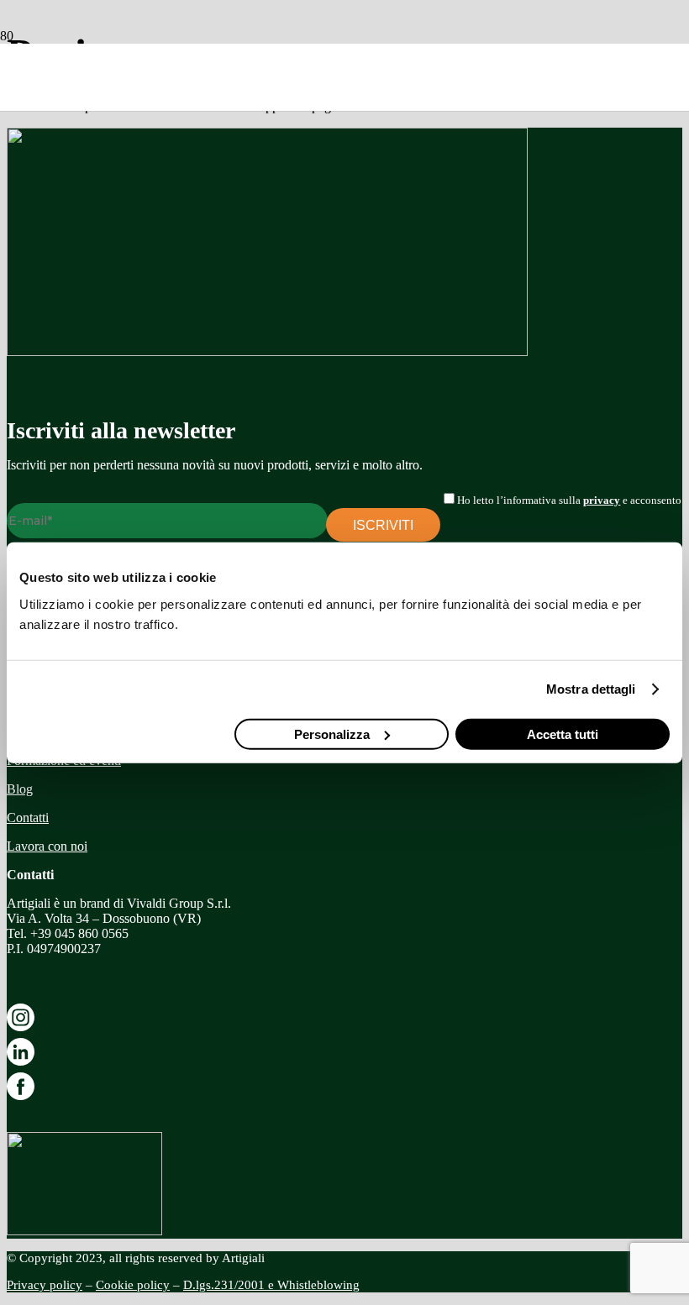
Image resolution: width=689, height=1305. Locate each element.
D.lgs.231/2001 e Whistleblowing (271, 1285)
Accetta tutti (562, 733)
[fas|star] (344, 1021)
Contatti (28, 817)
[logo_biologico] (84, 1231)
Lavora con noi (47, 846)
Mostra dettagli (591, 689)
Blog (20, 789)
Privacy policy (44, 1285)
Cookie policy (133, 1285)
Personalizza (332, 733)
